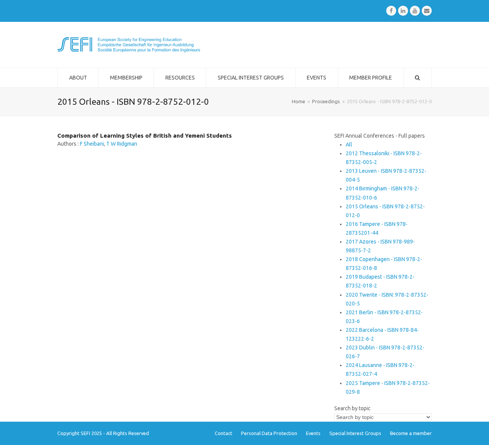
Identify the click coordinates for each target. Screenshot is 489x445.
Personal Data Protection (269, 433)
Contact (223, 433)
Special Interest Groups (355, 433)
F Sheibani (92, 144)
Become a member (411, 433)
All (349, 144)
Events (313, 433)
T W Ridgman (121, 144)
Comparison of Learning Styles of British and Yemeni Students (144, 135)
